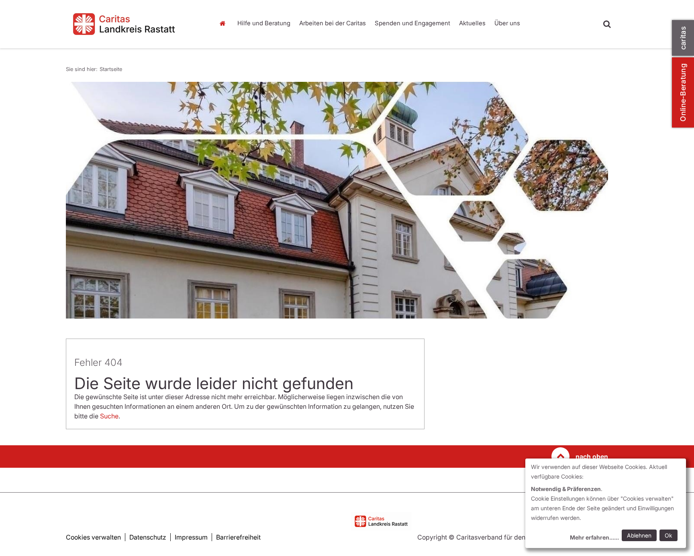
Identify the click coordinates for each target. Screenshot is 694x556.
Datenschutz (147, 537)
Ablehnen (639, 535)
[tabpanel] (337, 200)
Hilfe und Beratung (263, 23)
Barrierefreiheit (238, 537)
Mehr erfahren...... (594, 537)
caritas (683, 38)
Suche (109, 416)
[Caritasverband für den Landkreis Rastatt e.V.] (134, 24)
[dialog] (605, 503)
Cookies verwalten (93, 537)
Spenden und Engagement (412, 23)
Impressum (191, 537)
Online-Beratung (683, 92)
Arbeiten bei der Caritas (332, 23)
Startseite (224, 23)
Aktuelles (472, 23)
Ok (668, 535)
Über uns (507, 23)
